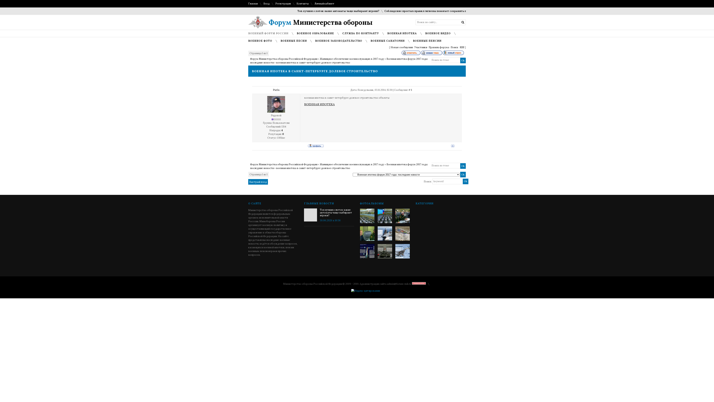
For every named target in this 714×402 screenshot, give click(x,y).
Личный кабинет (324, 3)
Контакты (303, 3)
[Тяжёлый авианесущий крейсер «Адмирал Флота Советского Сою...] (384, 233)
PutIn (276, 90)
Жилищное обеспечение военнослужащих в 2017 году (352, 58)
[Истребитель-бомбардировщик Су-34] (402, 251)
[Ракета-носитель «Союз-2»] (367, 251)
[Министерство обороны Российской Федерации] (367, 215)
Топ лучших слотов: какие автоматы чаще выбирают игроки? (328, 11)
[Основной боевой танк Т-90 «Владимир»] (384, 251)
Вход (266, 3)
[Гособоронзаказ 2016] (367, 233)
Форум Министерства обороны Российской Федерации (283, 58)
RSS (462, 47)
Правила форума (439, 47)
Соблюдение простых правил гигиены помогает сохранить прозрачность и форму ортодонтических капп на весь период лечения (461, 11)
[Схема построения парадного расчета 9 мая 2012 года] (402, 233)
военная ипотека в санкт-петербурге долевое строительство (313, 62)
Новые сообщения (402, 47)
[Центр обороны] (384, 215)
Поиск (454, 47)
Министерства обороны (321, 22)
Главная (253, 3)
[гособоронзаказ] (402, 215)
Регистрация (283, 3)
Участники (420, 47)
